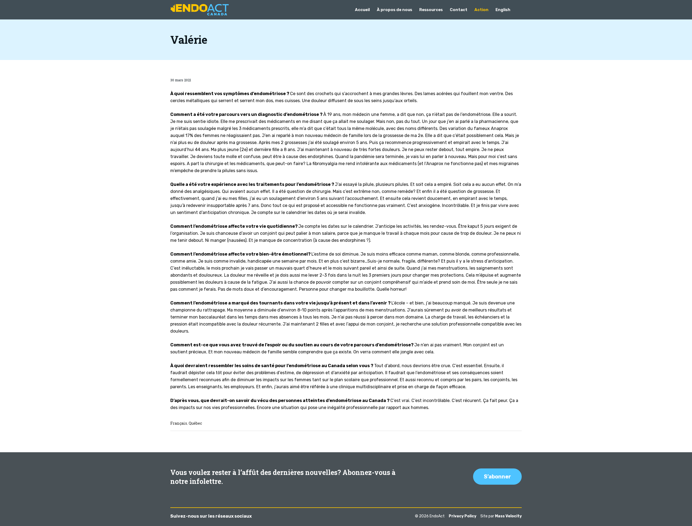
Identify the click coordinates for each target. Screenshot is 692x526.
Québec (195, 423)
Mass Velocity (508, 516)
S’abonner (497, 476)
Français (178, 423)
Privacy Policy (462, 516)
